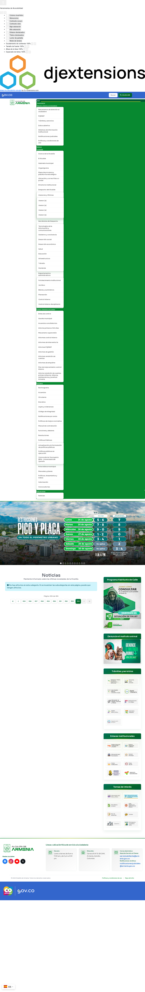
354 (78, 601)
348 (42, 601)
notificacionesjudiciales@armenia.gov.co (130, 864)
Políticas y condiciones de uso (112, 878)
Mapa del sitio (129, 878)
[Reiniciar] (1, 12)
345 (24, 601)
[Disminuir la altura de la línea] (24, 49)
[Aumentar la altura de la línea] (27, 49)
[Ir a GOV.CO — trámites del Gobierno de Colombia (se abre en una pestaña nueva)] (25, 891)
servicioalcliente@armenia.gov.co (129, 857)
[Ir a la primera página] (13, 601)
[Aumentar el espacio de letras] (29, 52)
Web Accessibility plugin (10, 90)
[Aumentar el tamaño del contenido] (35, 43)
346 (30, 601)
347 (36, 601)
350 (54, 601)
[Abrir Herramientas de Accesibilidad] (3, 2)
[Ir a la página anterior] (18, 601)
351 (60, 601)
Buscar (126, 95)
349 (48, 601)
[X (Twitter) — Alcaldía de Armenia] (22, 861)
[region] (72, 533)
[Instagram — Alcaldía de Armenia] (10, 861)
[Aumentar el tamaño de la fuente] (28, 46)
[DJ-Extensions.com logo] (72, 72)
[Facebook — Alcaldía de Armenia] (5, 861)
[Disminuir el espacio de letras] (27, 52)
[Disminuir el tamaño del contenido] (32, 43)
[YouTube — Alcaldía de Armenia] (17, 861)
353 (72, 601)
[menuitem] (38, 100)
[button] (4, 533)
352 (66, 601)
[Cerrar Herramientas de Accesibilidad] (5, 12)
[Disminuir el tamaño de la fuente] (25, 46)
